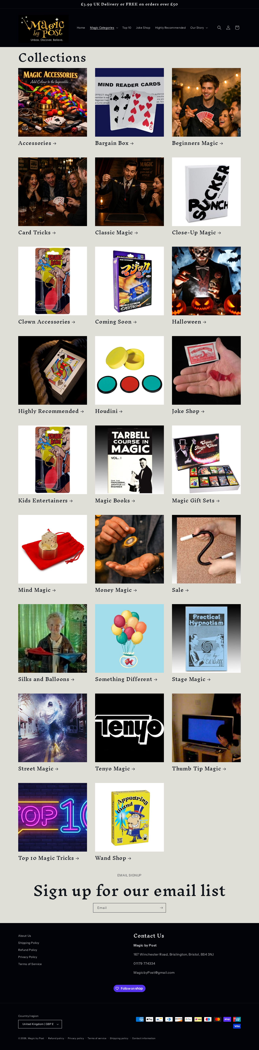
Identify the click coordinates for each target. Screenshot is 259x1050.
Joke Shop (186, 411)
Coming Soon (113, 322)
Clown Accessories (44, 322)
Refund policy (56, 1038)
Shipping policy (119, 1038)
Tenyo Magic (112, 768)
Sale (178, 590)
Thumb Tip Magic (196, 768)
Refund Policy (27, 950)
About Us (24, 936)
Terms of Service (30, 964)
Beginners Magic (195, 143)
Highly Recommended (48, 411)
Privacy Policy (27, 957)
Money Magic (113, 590)
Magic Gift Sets (193, 500)
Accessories (34, 143)
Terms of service (97, 1038)
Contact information (144, 1038)
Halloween (186, 322)
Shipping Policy (28, 943)
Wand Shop (110, 858)
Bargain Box (112, 143)
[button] (104, 27)
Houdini (106, 411)
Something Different (123, 679)
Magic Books (112, 500)
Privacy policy (76, 1038)
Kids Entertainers (43, 500)
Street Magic (35, 768)
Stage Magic (189, 679)
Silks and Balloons (43, 679)
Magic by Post (36, 1038)
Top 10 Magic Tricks (46, 858)
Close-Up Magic (194, 232)
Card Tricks (34, 232)
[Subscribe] (161, 908)
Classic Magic (114, 232)
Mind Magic (34, 590)
